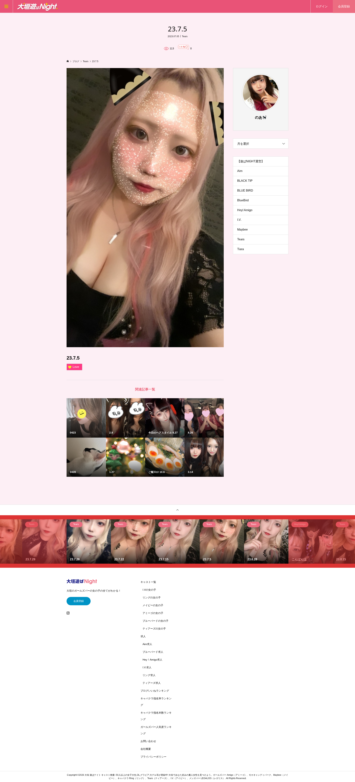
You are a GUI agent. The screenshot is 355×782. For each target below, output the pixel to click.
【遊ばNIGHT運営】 (250, 161)
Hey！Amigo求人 (152, 659)
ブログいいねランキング (155, 690)
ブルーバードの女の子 (155, 620)
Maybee (242, 229)
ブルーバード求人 (153, 651)
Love (76, 366)
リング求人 (149, 675)
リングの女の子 (152, 597)
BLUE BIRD (245, 190)
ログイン (322, 6)
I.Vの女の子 (149, 589)
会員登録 (344, 6)
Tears (184, 36)
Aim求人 (147, 644)
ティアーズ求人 (152, 682)
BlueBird (243, 200)
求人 (143, 636)
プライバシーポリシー (153, 756)
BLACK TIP (245, 180)
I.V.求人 (147, 667)
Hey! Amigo (244, 210)
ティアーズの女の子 (154, 628)
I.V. (239, 219)
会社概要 (146, 748)
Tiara (240, 249)
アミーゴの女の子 (153, 613)
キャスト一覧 (148, 581)
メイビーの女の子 (153, 605)
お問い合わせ (148, 741)
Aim (239, 170)
